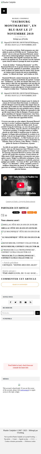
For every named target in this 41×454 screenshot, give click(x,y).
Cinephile (24, 18)
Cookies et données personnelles (13, 441)
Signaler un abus (23, 439)
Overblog (20, 433)
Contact (15, 439)
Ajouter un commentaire (20, 284)
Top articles (7, 439)
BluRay (15, 18)
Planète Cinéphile (17, 437)
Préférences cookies (30, 441)
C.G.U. (33, 439)
